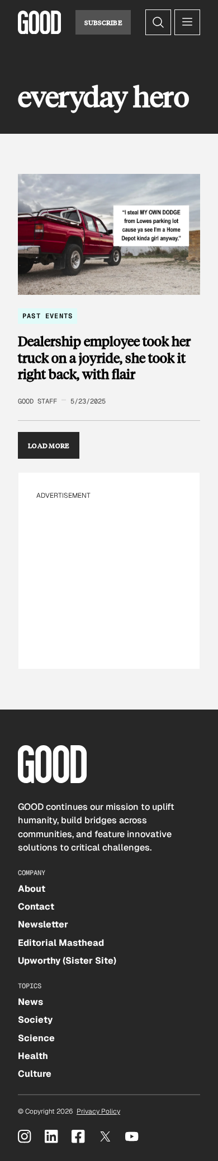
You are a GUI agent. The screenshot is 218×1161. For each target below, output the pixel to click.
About (31, 889)
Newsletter (43, 924)
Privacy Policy (98, 1111)
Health (33, 1056)
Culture (34, 1074)
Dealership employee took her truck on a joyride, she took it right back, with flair (104, 357)
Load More (48, 445)
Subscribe (103, 22)
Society (35, 1020)
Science (36, 1038)
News (30, 1002)
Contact (36, 906)
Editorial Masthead (61, 943)
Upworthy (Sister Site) (67, 960)
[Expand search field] (158, 22)
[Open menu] (187, 22)
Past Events (47, 316)
